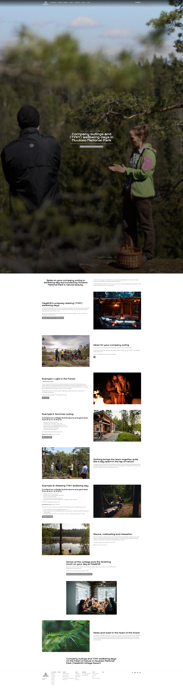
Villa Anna (52, 682)
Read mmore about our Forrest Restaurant (79, 574)
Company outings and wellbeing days (96, 131)
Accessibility (94, 675)
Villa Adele (53, 673)
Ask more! (45, 397)
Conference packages (66, 673)
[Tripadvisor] (135, 672)
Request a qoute (47, 516)
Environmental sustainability (86, 673)
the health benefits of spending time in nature (119, 635)
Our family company (95, 673)
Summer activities (78, 675)
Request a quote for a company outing (91, 146)
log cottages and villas (102, 544)
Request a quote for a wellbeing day (53, 317)
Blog (93, 676)
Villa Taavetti (53, 676)
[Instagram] (137, 672)
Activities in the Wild (110, 354)
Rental (76, 678)
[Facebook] (133, 672)
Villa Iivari (52, 679)
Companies (87, 131)
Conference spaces (65, 675)
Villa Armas (53, 684)
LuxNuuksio (77, 673)
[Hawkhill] (45, 2)
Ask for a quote (47, 437)
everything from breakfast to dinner (114, 283)
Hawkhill (82, 131)
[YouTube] (140, 672)
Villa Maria (53, 678)
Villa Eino (52, 681)
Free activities (77, 679)
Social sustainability (85, 675)
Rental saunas (65, 679)
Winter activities (77, 676)
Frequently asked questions (96, 678)
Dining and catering (66, 676)
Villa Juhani (53, 675)
